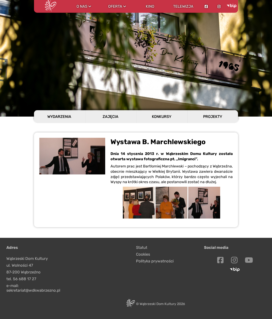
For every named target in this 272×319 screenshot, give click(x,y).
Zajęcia (110, 116)
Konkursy (161, 116)
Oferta (117, 6)
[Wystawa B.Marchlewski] (139, 217)
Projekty (212, 116)
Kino (150, 6)
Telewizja (183, 6)
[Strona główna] (50, 6)
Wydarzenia (59, 116)
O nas (83, 6)
